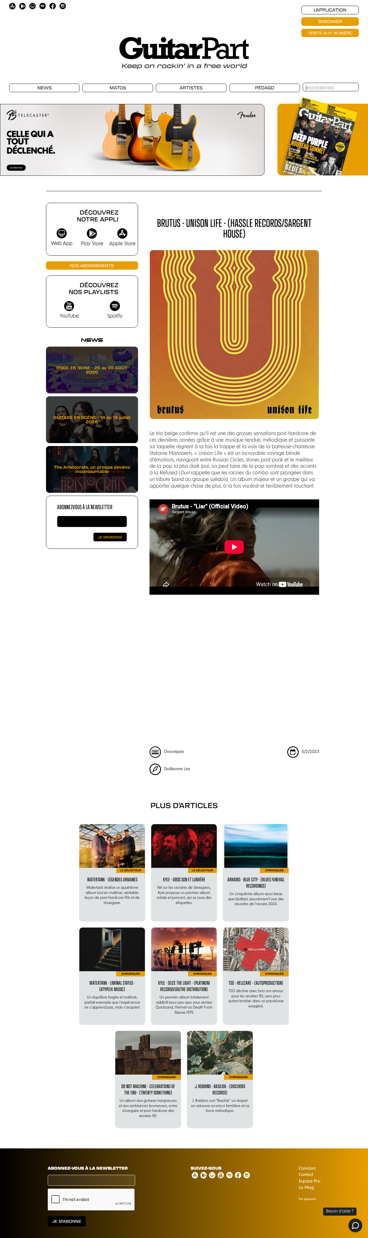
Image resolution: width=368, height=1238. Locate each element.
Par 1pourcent (307, 1199)
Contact (306, 1175)
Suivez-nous (206, 1168)
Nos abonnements (92, 265)
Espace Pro (309, 1181)
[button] (11, 137)
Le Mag (306, 1188)
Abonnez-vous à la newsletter (84, 506)
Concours (307, 1168)
